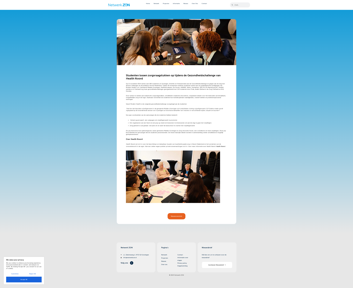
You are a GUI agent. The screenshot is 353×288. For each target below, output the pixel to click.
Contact (204, 3)
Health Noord (220, 146)
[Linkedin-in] (131, 263)
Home (148, 3)
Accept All (23, 279)
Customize (15, 274)
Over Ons (195, 3)
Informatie (176, 3)
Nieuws (185, 3)
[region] (24, 270)
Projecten (166, 3)
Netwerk (156, 3)
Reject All (32, 274)
